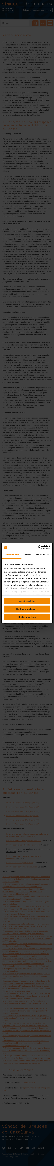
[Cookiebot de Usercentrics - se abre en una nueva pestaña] (38, 547)
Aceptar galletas (27, 601)
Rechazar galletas (27, 617)
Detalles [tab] (27, 555)
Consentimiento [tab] (11, 555)
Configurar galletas (25, 609)
